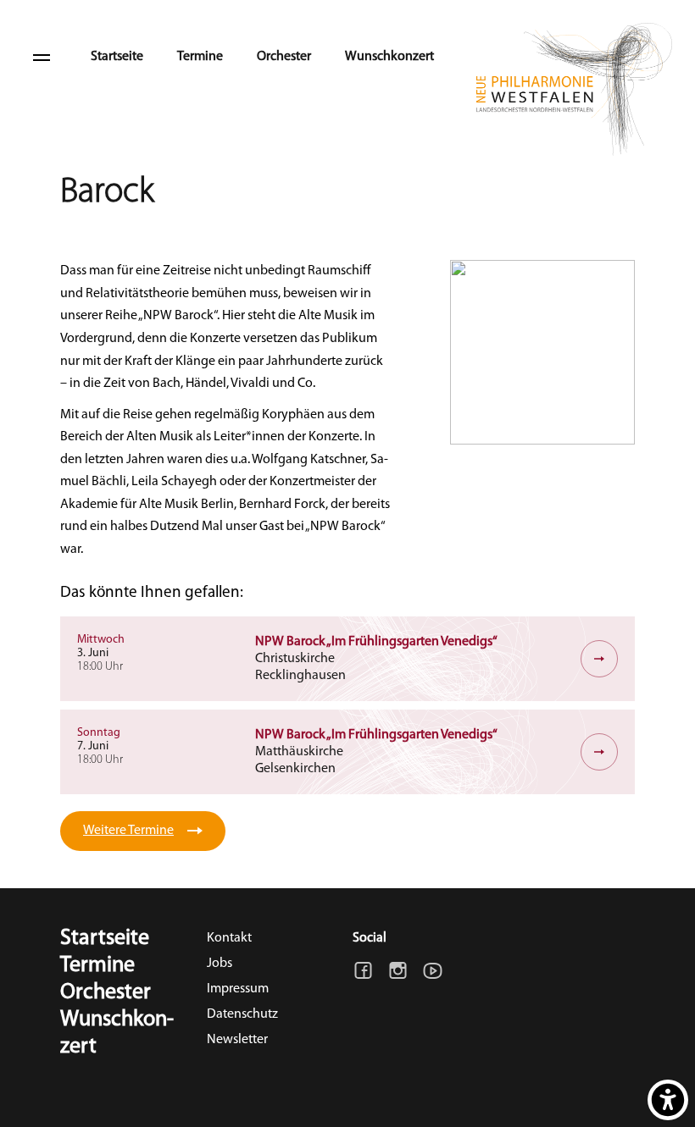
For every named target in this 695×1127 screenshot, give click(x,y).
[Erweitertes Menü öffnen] (41, 56)
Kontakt (229, 938)
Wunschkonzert (389, 57)
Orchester (284, 57)
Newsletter (237, 1040)
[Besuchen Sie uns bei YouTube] (432, 970)
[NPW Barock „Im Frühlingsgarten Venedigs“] (599, 658)
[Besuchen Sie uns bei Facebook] (363, 970)
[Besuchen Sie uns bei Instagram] (398, 970)
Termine (200, 57)
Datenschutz (242, 1014)
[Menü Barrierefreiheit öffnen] (668, 1100)
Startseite (117, 57)
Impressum (238, 989)
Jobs (219, 963)
